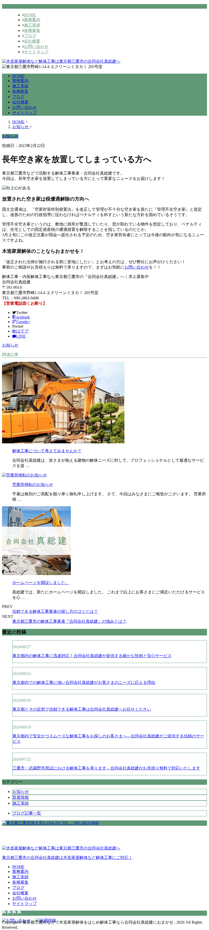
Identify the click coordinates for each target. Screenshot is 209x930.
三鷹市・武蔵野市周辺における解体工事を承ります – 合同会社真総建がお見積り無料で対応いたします (106, 768)
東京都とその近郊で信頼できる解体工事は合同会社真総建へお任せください (81, 709)
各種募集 (32, 30)
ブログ (30, 36)
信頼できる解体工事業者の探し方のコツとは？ (55, 611)
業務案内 (32, 20)
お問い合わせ (36, 46)
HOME (30, 15)
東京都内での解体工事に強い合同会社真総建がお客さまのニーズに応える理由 (83, 682)
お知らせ (10, 345)
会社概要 (32, 41)
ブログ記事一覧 (26, 813)
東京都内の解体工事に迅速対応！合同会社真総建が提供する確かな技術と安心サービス (92, 656)
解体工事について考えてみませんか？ (47, 451)
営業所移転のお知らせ (32, 484)
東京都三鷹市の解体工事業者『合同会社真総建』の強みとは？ (69, 621)
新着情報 (20, 797)
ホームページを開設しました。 (40, 582)
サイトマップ (36, 52)
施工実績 (32, 25)
